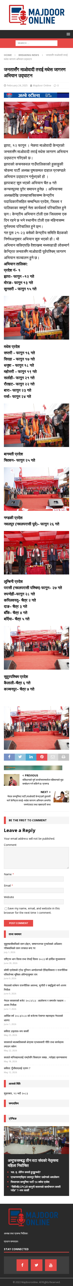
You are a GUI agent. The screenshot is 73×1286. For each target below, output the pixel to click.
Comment (10, 845)
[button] (67, 34)
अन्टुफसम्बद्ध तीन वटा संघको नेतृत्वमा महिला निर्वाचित (33, 1163)
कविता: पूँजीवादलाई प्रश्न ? (17, 1068)
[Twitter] (36, 1265)
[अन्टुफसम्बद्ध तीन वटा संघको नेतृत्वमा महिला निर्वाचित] (36, 1151)
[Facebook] (22, 1265)
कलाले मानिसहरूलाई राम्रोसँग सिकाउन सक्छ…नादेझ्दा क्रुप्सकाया (35, 1057)
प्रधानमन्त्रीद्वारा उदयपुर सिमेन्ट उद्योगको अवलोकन (35, 1177)
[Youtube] (51, 1265)
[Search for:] (36, 43)
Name (8, 874)
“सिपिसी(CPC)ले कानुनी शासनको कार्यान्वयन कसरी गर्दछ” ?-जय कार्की (36, 1188)
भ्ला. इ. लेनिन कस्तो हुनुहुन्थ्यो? (26, 1172)
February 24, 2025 (17, 85)
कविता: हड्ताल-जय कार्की (16, 1031)
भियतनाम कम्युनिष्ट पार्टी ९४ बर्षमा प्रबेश (30, 1182)
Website (9, 897)
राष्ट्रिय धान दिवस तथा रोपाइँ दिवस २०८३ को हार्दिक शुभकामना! (34, 959)
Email (7, 885)
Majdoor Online (42, 85)
